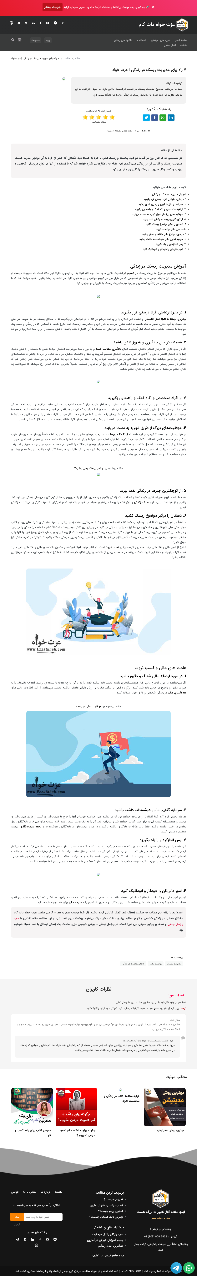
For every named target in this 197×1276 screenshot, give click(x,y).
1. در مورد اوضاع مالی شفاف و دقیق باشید (164, 234)
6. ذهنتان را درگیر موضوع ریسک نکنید (166, 224)
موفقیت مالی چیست (88, 706)
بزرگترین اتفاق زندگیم (110, 1246)
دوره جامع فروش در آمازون (108, 1255)
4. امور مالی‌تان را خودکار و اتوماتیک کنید (164, 249)
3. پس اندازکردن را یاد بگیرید (171, 244)
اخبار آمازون (170, 45)
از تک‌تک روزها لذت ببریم (112, 434)
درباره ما (45, 1192)
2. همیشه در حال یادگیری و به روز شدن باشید (162, 204)
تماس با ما (29, 1192)
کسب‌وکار (129, 273)
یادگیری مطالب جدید (108, 349)
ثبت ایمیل (17, 1218)
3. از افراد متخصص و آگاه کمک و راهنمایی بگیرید (160, 209)
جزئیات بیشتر (52, 7)
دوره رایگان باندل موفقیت (107, 1234)
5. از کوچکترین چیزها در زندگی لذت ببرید (164, 219)
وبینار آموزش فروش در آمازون (105, 1240)
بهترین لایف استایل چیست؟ (106, 1217)
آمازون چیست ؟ (113, 1199)
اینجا (102, 1008)
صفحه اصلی (180, 40)
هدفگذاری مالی (176, 692)
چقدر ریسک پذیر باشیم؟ (88, 468)
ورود (48, 40)
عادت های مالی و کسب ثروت (171, 229)
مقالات (183, 45)
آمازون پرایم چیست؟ (110, 1211)
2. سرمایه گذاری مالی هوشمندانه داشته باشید (162, 239)
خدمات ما (141, 40)
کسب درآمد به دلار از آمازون (106, 1205)
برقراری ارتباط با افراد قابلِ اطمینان (165, 319)
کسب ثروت (112, 547)
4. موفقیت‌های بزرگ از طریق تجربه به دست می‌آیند (159, 214)
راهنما (58, 1192)
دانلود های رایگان (123, 40)
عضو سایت (153, 1008)
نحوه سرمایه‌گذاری (31, 826)
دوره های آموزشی (160, 40)
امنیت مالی (75, 902)
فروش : (160, 1236)
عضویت (35, 40)
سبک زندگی (142, 502)
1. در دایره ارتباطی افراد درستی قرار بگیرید (165, 199)
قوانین (15, 1192)
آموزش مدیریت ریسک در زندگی (169, 194)
